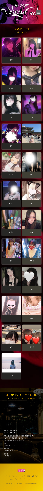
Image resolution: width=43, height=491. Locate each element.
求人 (21, 479)
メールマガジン (28, 479)
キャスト (23, 476)
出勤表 (28, 476)
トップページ (6, 476)
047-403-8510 (10, 446)
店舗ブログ (35, 476)
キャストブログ (14, 479)
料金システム (15, 476)
